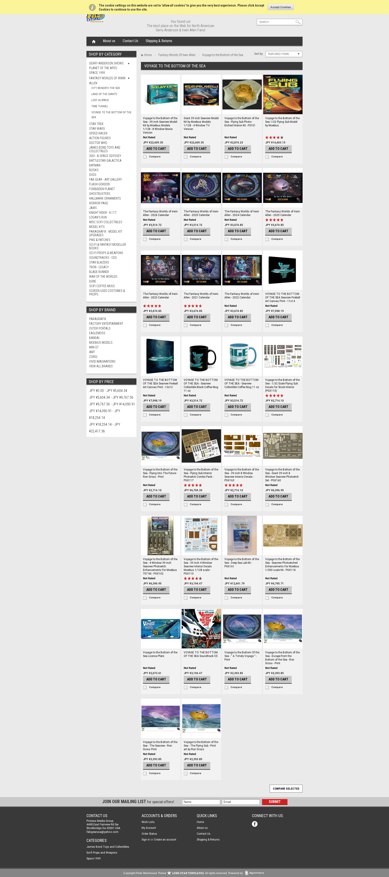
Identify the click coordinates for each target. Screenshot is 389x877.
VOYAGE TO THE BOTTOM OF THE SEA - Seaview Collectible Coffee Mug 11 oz (241, 383)
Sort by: (258, 53)
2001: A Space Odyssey (105, 156)
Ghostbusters (99, 193)
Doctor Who (98, 143)
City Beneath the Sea (105, 88)
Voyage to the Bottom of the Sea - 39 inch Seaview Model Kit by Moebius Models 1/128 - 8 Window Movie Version (160, 125)
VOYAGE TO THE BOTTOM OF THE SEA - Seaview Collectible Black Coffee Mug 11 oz (201, 385)
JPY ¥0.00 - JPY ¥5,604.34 (108, 391)
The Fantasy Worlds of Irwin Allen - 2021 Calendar (201, 295)
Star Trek (96, 124)
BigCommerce (255, 873)
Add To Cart (156, 149)
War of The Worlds (103, 276)
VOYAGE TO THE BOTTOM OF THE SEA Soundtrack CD (201, 654)
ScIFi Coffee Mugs (102, 286)
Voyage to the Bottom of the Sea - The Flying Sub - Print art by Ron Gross (201, 746)
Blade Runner (99, 272)
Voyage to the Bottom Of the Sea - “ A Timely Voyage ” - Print (241, 656)
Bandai (94, 338)
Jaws (93, 208)
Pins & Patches (99, 240)
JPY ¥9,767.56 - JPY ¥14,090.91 (112, 404)
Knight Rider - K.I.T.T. (103, 212)
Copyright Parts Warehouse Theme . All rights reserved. (175, 873)
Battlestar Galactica (105, 160)
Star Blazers (99, 262)
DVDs (92, 175)
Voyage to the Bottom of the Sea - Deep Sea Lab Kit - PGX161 (241, 563)
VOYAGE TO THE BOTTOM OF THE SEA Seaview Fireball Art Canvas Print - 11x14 (282, 297)
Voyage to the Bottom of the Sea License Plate (160, 654)
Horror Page (98, 203)
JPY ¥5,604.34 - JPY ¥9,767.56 (111, 397)
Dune (92, 281)
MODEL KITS (97, 227)
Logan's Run (98, 217)
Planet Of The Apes (103, 68)
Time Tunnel (99, 106)
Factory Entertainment (106, 323)
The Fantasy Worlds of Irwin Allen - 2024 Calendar (241, 213)
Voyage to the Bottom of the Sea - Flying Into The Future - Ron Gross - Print (160, 473)
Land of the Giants (104, 94)
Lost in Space (100, 100)
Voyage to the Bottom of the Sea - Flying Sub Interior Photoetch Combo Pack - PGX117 (201, 475)
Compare (155, 156)
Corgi (93, 357)
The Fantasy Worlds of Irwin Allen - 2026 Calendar (160, 213)
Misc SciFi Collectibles (105, 222)
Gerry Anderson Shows (106, 63)
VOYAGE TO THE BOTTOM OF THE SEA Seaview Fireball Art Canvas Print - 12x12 (160, 383)
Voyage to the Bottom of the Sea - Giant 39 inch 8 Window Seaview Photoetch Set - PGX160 (282, 475)
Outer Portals (100, 328)
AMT (92, 352)
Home (93, 41)
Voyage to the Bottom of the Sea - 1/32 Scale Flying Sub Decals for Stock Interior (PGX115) (282, 385)
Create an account (165, 839)
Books (94, 170)
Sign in (146, 839)
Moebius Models (101, 342)
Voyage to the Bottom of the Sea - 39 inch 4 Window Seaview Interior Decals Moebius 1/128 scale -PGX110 (201, 566)
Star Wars (97, 128)
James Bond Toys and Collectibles (104, 149)
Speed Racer (98, 133)
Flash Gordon (99, 184)
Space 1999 (97, 73)
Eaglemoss (97, 333)
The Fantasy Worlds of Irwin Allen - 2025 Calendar (201, 213)
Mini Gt (94, 347)
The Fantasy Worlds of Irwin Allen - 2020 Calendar (282, 213)
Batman (94, 165)
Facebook (255, 824)
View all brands (101, 366)
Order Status (149, 833)
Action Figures (100, 138)
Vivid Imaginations (102, 361)
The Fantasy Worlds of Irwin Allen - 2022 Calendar (241, 295)
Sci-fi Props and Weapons (101, 852)
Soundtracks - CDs (103, 257)
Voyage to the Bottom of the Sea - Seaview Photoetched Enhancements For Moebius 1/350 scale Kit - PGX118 (282, 565)
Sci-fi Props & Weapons (106, 253)
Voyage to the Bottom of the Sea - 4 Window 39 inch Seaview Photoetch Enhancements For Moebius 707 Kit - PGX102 (160, 566)
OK (281, 7)
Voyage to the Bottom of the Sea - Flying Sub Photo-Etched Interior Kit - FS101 (241, 122)
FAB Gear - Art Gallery (105, 179)
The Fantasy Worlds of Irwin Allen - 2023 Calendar (160, 295)
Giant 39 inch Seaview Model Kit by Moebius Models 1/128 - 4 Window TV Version (201, 124)
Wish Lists (148, 822)
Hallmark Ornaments (105, 198)
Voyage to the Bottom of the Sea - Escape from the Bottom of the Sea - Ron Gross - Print (282, 658)
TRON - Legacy (99, 267)
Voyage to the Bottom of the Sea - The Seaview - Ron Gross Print (160, 746)
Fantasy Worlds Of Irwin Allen (176, 55)
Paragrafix (97, 319)
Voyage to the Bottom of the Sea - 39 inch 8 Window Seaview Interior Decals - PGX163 (241, 475)
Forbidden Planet (102, 189)
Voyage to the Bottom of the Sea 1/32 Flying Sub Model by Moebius (282, 122)
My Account (149, 827)
